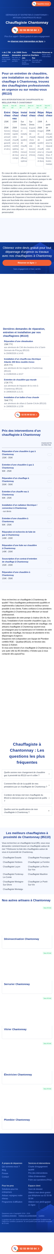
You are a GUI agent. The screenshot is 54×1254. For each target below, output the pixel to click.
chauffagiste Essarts (12, 858)
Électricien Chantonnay (18, 1074)
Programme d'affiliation (12, 1202)
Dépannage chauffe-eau (14, 115)
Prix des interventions (37, 1173)
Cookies (41, 1216)
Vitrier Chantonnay (15, 1029)
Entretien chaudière (6, 114)
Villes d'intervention (37, 1176)
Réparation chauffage (40, 114)
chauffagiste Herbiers (12, 862)
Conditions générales (9, 1216)
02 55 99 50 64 (28, 30)
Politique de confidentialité (28, 1216)
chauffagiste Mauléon (38, 874)
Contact (5, 1177)
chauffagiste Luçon (11, 867)
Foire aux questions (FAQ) (40, 1180)
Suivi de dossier (35, 1189)
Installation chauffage (23, 114)
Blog (4, 1170)
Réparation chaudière (48, 114)
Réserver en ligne (26, 263)
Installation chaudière (31, 114)
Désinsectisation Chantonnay (21, 939)
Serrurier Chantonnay (17, 984)
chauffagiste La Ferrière (39, 862)
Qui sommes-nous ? (11, 1167)
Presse (5, 1173)
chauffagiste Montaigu (13, 889)
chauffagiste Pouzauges (39, 858)
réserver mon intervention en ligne (27, 41)
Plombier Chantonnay (17, 1119)
